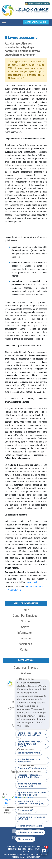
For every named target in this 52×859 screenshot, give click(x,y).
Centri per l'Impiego (26, 667)
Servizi (25, 627)
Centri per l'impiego (25, 616)
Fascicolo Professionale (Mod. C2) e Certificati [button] (29, 776)
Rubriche (25, 638)
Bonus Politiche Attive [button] (28, 752)
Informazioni (25, 633)
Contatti (25, 649)
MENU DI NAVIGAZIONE (26, 603)
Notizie (25, 621)
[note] (32, 704)
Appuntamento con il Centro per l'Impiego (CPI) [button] (31, 793)
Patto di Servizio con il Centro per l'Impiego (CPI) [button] (30, 802)
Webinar (26, 673)
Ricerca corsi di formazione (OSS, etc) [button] (31, 818)
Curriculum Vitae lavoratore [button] (31, 768)
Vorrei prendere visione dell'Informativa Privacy (29, 734)
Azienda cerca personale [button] (30, 832)
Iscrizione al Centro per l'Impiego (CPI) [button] (29, 785)
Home (25, 610)
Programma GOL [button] (26, 810)
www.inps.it (32, 582)
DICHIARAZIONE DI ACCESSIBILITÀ (20, 849)
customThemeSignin (35, 22)
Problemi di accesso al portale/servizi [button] (28, 760)
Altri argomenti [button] (25, 839)
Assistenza (25, 644)
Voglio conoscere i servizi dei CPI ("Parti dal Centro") (30, 744)
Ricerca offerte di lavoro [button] (29, 825)
